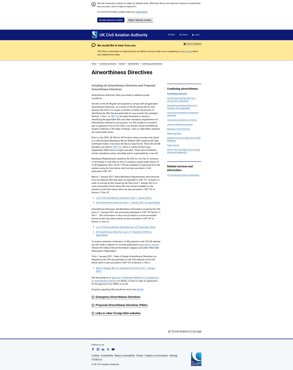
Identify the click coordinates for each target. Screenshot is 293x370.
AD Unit (140, 289)
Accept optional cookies (111, 20)
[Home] (95, 35)
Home (94, 64)
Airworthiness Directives (177, 94)
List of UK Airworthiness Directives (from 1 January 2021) (124, 198)
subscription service (149, 244)
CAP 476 (117, 147)
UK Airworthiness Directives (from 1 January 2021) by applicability (128, 202)
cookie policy (141, 12)
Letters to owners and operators (180, 124)
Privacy (139, 355)
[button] (192, 43)
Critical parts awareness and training (182, 120)
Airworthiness (133, 64)
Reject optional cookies (139, 20)
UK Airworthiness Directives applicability (183, 175)
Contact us (97, 359)
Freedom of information (156, 355)
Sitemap (173, 355)
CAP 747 (115, 116)
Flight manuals (173, 145)
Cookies (95, 355)
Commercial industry (107, 64)
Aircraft (122, 64)
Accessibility (107, 355)
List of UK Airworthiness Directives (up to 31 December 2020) (126, 227)
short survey (186, 51)
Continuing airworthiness (152, 64)
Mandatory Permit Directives (178, 129)
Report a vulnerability (125, 355)
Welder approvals (174, 133)
